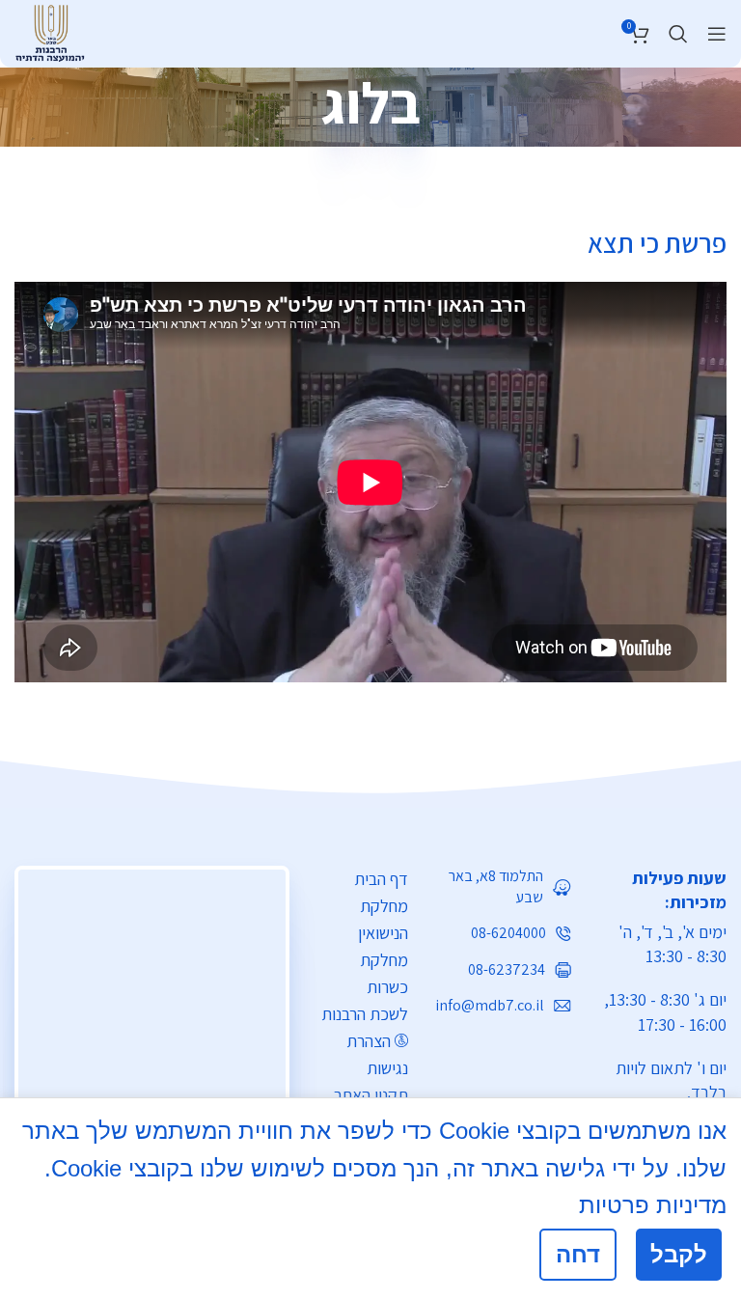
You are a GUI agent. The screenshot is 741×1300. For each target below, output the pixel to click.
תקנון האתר (371, 1095)
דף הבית (381, 879)
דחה (578, 1254)
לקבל (678, 1254)
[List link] (504, 887)
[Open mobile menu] (717, 33)
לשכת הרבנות (364, 1014)
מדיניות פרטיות (653, 1205)
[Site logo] (49, 30)
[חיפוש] (678, 33)
